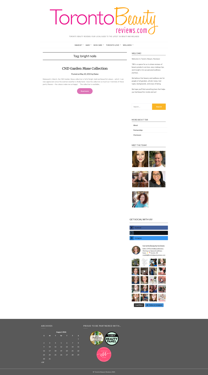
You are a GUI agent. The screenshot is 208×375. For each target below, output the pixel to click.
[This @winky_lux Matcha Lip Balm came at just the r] (135, 289)
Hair (88, 45)
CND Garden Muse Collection (85, 68)
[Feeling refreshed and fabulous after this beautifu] (162, 280)
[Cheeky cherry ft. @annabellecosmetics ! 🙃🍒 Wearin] (144, 280)
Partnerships (138, 130)
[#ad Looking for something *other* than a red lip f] (135, 297)
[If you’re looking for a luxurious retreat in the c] (144, 271)
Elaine (96, 74)
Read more (85, 91)
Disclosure (137, 135)
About (135, 125)
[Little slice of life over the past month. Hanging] (144, 297)
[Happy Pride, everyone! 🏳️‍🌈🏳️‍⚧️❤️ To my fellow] (135, 271)
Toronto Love (112, 45)
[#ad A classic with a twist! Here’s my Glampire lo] (153, 297)
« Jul (42, 362)
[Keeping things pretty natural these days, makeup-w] (135, 280)
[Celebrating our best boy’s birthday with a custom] (153, 262)
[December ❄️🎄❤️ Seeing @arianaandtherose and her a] (153, 289)
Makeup (78, 45)
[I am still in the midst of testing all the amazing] (162, 297)
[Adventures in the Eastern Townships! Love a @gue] (135, 262)
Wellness (127, 45)
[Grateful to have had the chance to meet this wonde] (153, 271)
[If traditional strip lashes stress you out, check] (162, 262)
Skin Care (97, 45)
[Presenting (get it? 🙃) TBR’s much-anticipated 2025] (162, 289)
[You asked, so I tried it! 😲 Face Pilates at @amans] (162, 271)
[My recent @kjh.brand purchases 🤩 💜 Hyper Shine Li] (153, 280)
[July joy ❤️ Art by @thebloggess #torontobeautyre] (144, 262)
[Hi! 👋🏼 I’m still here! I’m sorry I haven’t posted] (144, 289)
